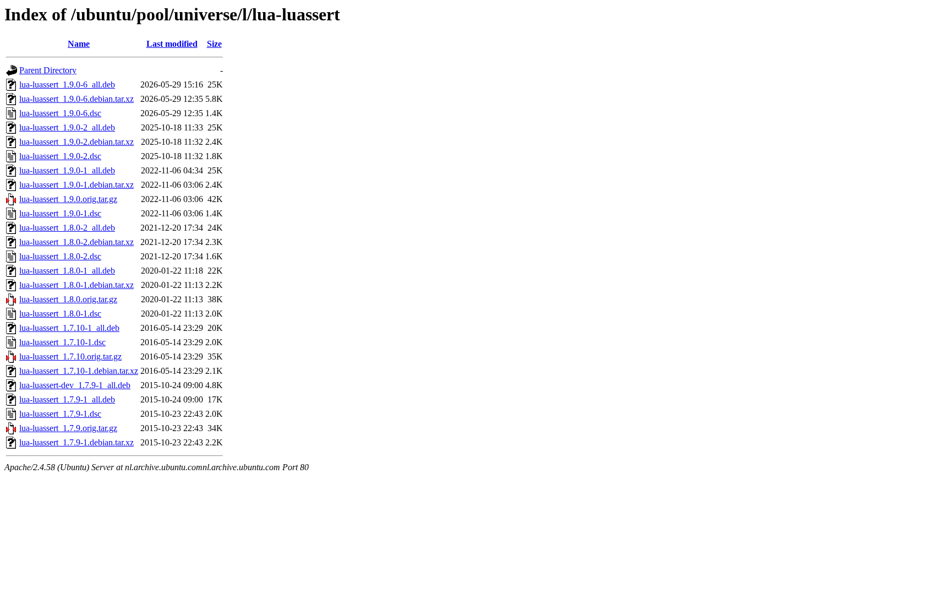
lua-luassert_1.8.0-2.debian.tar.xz (76, 242)
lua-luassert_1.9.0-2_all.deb (67, 127)
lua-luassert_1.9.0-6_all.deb (67, 84)
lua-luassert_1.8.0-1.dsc (60, 313)
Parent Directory (47, 70)
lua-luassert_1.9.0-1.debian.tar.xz (76, 184)
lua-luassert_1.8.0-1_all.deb (67, 270)
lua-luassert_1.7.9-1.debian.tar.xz (76, 442)
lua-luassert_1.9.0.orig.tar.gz (68, 199)
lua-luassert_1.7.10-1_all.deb (69, 328)
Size (214, 43)
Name (79, 43)
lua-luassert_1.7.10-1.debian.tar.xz (78, 370)
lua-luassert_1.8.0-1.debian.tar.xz (76, 285)
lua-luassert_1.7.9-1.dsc (60, 413)
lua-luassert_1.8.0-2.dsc (60, 256)
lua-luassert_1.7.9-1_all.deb (67, 399)
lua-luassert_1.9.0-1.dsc (60, 213)
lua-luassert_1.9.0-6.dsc (60, 113)
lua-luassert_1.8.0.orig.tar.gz (68, 299)
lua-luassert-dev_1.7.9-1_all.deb (74, 385)
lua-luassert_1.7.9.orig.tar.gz (68, 428)
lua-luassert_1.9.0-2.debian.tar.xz (76, 141)
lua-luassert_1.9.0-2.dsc (60, 156)
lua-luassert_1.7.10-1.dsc (62, 342)
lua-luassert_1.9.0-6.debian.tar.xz (76, 99)
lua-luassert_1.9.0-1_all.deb (67, 170)
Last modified (172, 43)
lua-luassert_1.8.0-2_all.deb (67, 227)
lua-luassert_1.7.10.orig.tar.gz (70, 356)
